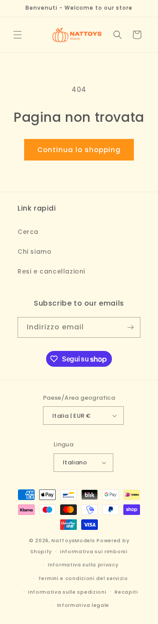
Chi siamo (34, 251)
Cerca (28, 231)
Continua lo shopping (79, 149)
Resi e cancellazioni (51, 271)
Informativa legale (83, 605)
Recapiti (126, 591)
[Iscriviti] (130, 327)
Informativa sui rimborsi (94, 551)
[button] (17, 34)
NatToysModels (73, 540)
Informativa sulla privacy (83, 564)
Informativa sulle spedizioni (67, 591)
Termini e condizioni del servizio (83, 578)
